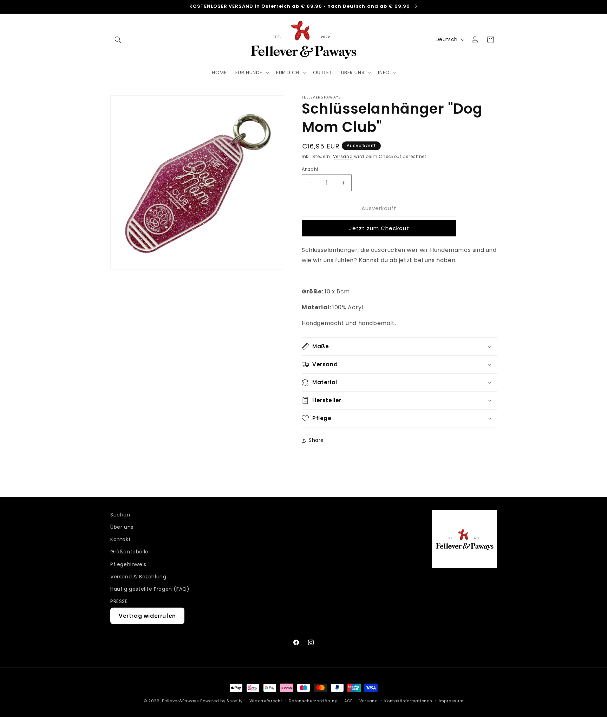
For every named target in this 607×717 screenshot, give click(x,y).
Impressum (451, 700)
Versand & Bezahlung (138, 576)
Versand (343, 156)
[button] (118, 39)
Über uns (121, 527)
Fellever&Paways (180, 701)
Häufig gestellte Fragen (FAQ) (149, 588)
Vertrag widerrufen (147, 616)
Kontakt (120, 539)
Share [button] (316, 440)
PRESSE (119, 601)
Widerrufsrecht (265, 700)
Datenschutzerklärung (313, 700)
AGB (348, 700)
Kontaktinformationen (408, 700)
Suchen (120, 514)
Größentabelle (129, 552)
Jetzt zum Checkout (379, 228)
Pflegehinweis (128, 564)
